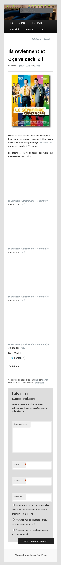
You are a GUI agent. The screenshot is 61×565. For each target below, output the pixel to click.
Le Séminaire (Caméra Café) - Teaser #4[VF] (28, 344)
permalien (39, 383)
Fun (36, 380)
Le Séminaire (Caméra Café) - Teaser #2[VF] (28, 248)
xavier (37, 66)
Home (11, 23)
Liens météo (14, 29)
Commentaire (21, 424)
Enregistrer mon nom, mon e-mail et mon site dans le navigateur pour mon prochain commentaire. (30, 509)
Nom (20, 465)
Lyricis (22, 204)
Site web (18, 497)
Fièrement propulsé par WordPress (30, 555)
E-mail (20, 480)
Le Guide (29, 29)
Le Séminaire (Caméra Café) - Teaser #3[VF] (28, 296)
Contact (41, 29)
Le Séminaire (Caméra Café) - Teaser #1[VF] (28, 201)
